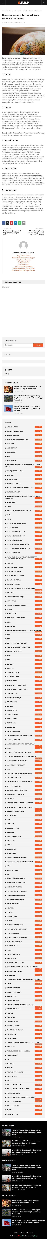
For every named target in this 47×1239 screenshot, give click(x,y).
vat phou (21, 1064)
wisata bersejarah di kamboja (21, 1089)
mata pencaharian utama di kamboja (21, 807)
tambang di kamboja (21, 1030)
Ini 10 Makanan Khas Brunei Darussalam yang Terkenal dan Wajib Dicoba (26, 1142)
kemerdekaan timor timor (21, 689)
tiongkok (21, 1047)
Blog (35, 1236)
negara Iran (21, 853)
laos (21, 748)
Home (16, 1232)
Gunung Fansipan (21, 571)
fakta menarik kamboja (21, 536)
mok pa (21, 820)
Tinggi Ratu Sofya (23, 262)
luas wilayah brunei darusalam (21, 773)
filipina (21, 563)
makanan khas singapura (21, 790)
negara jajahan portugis (21, 857)
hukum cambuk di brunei (21, 605)
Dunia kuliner (8, 23)
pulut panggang (21, 954)
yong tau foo (21, 1114)
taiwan (21, 1013)
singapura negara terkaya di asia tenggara (24, 979)
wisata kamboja (21, 1093)
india (21, 622)
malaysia (21, 799)
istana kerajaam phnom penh (21, 647)
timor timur (21, 1038)
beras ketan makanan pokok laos (21, 488)
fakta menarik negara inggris (21, 544)
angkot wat (21, 448)
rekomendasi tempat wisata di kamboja (22, 967)
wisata (21, 1080)
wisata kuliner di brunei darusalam (21, 1097)
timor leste (21, 1034)
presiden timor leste (21, 925)
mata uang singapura (21, 811)
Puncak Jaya (21, 958)
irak (21, 635)
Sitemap (6, 374)
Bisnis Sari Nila (23, 264)
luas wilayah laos (21, 778)
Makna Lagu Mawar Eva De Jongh (24, 268)
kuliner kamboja (21, 731)
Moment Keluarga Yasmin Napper (23, 258)
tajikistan (21, 1017)
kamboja (21, 668)
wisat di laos (21, 1076)
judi (21, 660)
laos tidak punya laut (21, 765)
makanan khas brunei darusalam (21, 782)
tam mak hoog (21, 1021)
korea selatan (21, 714)
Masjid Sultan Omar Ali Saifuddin (21, 803)
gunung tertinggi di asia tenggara (21, 588)
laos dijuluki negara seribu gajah (21, 752)
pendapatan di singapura (21, 891)
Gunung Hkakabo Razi (21, 576)
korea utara (21, 719)
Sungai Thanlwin (21, 1009)
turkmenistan (21, 1055)
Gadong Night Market (21, 567)
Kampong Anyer (21, 672)
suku (21, 984)
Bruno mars (21, 502)
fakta (21, 519)
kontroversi (21, 710)
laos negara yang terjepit (21, 761)
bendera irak (21, 479)
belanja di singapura (21, 471)
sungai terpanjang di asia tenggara (21, 1005)
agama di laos (21, 427)
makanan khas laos (21, 786)
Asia (21, 456)
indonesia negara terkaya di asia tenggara (24, 630)
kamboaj (21, 664)
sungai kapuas (21, 996)
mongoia (21, 824)
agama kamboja (21, 435)
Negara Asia (21, 849)
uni (21, 1059)
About (22, 1232)
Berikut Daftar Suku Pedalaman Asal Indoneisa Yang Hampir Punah (27, 388)
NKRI (21, 874)
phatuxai (21, 908)
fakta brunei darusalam (21, 523)
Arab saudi (21, 452)
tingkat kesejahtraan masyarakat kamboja (24, 1043)
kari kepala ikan (21, 677)
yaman (21, 1110)
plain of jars (21, 916)
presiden (21, 921)
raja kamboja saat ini (21, 963)
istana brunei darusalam (21, 643)
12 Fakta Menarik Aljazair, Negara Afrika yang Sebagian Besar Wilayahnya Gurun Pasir (27, 1132)
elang (21, 515)
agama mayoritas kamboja (21, 439)
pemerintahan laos (21, 887)
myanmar (21, 832)
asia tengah (21, 461)
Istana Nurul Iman (21, 651)
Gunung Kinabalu (21, 580)
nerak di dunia (21, 870)
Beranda (5, 11)
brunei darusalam (21, 492)
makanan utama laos (21, 794)
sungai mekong (21, 1000)
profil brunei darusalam (21, 929)
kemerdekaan (21, 681)
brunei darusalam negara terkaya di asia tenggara (22, 497)
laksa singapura (21, 740)
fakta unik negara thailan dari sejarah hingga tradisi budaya (21, 558)
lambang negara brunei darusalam (21, 744)
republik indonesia (21, 971)
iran (21, 639)
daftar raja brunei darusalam (21, 511)
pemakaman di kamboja (21, 878)
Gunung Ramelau (21, 584)
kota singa (21, 723)
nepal (21, 866)
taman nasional (21, 1026)
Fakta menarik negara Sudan (21, 549)
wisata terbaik (21, 1106)
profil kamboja (21, 933)
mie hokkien (21, 815)
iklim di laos (21, 614)
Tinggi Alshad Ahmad (23, 256)
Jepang (21, 656)
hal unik (21, 593)
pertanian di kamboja (21, 900)
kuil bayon (21, 727)
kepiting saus (21, 693)
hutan (21, 609)
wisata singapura (21, 1101)
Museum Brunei (21, 828)
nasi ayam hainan (21, 836)
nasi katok (21, 841)
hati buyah (21, 601)
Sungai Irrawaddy (21, 992)
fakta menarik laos (21, 540)
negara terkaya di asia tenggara (21, 862)
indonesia (21, 626)
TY (23, 1236)
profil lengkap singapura (21, 937)
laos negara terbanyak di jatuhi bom (22, 757)
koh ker (21, 706)
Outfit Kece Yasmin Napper (23, 266)
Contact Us (29, 1232)
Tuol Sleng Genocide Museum (21, 1051)
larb (21, 769)
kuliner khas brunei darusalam (21, 735)
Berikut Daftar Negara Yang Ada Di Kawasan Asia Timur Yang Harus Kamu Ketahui (28, 408)
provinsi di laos (21, 946)
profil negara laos (21, 942)
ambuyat (21, 444)
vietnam (21, 1068)
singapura (21, 975)
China (21, 506)
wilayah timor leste (21, 1072)
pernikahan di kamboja (21, 895)
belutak (21, 475)
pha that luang (21, 904)
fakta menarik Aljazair (21, 532)
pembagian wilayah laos (21, 883)
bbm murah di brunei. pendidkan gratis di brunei (22, 466)
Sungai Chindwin (21, 988)
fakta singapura (21, 553)
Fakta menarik (21, 527)
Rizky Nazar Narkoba (23, 260)
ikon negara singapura (21, 618)
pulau (21, 950)
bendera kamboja (21, 483)
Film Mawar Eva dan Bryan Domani (23, 270)
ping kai (21, 912)
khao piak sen (21, 702)
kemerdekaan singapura (21, 685)
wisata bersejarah (21, 1085)
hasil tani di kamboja (21, 597)
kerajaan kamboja (21, 698)
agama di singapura (21, 431)
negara (21, 845)
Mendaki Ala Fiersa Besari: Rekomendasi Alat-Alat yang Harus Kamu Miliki (26, 1151)
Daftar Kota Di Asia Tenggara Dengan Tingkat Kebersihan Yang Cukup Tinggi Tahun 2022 (28, 398)
